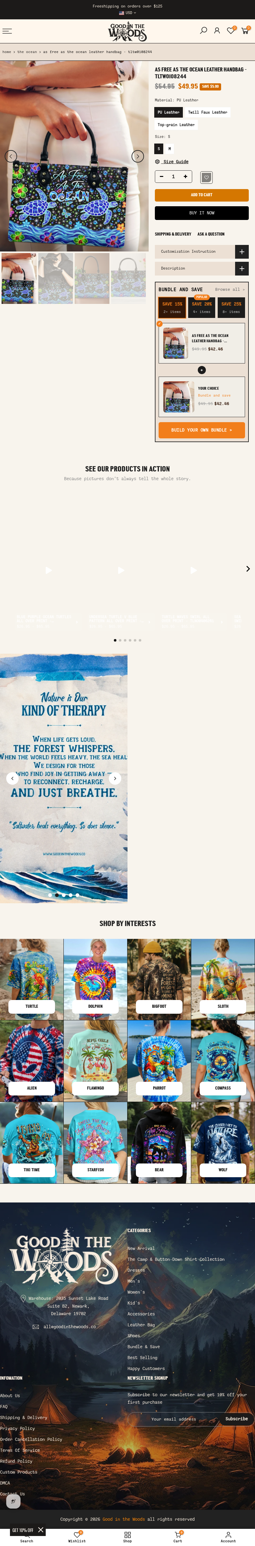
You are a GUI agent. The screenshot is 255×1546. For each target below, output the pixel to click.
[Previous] (11, 156)
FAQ (3, 1406)
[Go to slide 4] (70, 895)
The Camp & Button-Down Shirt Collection (176, 1259)
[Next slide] (115, 778)
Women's (136, 1292)
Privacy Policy (17, 1428)
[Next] (138, 156)
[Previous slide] (12, 778)
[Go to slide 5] (77, 895)
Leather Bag (141, 1325)
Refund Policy (16, 1461)
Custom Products (18, 1472)
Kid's (134, 1303)
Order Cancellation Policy (31, 1439)
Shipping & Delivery (173, 234)
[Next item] (248, 570)
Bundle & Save (144, 1346)
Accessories (141, 1314)
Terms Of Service (20, 1450)
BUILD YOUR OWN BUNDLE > (201, 430)
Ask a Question (211, 234)
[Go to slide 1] (50, 895)
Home (6, 52)
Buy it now (201, 213)
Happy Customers (146, 1368)
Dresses (136, 1270)
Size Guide (174, 161)
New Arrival (141, 1248)
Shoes (134, 1336)
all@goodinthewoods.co (70, 1326)
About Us (10, 1395)
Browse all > (230, 289)
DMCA (5, 1483)
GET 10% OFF (22, 1530)
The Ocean (27, 52)
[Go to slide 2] (57, 895)
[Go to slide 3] (64, 895)
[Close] (40, 1530)
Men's (134, 1281)
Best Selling (142, 1357)
